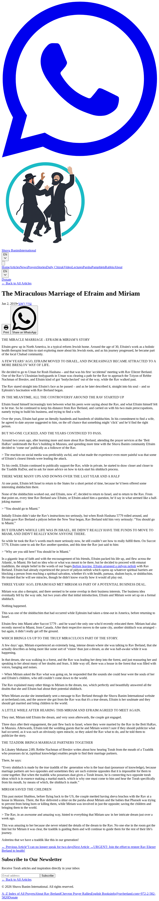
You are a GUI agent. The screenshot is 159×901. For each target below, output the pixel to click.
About (118, 267)
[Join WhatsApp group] (79, 156)
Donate (6, 279)
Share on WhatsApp (24, 332)
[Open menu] (3, 263)
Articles (15, 267)
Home (6, 267)
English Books (100, 893)
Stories (41, 267)
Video (68, 267)
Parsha (87, 267)
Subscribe (48, 875)
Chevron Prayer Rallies (76, 893)
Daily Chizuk (55, 267)
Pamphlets (98, 267)
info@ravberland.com (124, 893)
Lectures (77, 267)
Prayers (32, 267)
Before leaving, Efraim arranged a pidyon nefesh (104, 566)
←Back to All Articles (16, 283)
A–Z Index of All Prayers (18, 893)
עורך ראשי (25, 303)
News (24, 267)
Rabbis (109, 267)
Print (6, 332)
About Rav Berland (48, 893)
